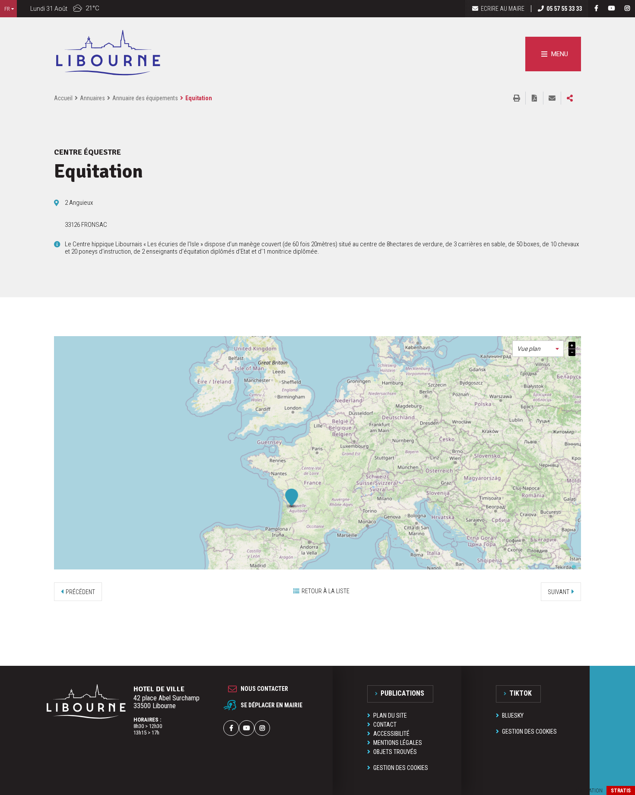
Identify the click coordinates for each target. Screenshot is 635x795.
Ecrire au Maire (502, 8)
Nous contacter (264, 688)
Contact (385, 724)
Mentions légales (397, 742)
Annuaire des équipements (145, 98)
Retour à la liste (325, 591)
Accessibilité (391, 733)
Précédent (80, 591)
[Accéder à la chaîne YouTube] (611, 8)
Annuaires (92, 98)
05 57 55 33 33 (564, 8)
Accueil (63, 98)
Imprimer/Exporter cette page (516, 98)
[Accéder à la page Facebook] (596, 8)
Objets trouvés (395, 751)
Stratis (621, 791)
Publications (402, 693)
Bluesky (513, 715)
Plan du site (390, 715)
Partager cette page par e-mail (552, 98)
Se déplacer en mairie (271, 705)
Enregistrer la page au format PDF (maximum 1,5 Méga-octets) (534, 98)
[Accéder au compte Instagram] (627, 8)
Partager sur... (569, 98)
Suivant (558, 591)
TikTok (520, 693)
